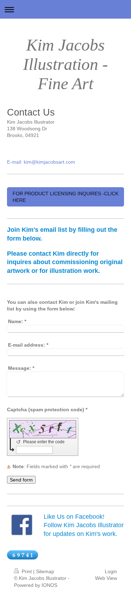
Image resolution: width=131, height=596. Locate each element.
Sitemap (45, 571)
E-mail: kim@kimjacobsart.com (41, 162)
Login (111, 571)
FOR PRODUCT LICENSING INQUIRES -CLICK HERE (65, 197)
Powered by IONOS (35, 585)
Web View (106, 578)
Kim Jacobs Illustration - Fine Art (65, 64)
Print (26, 571)
